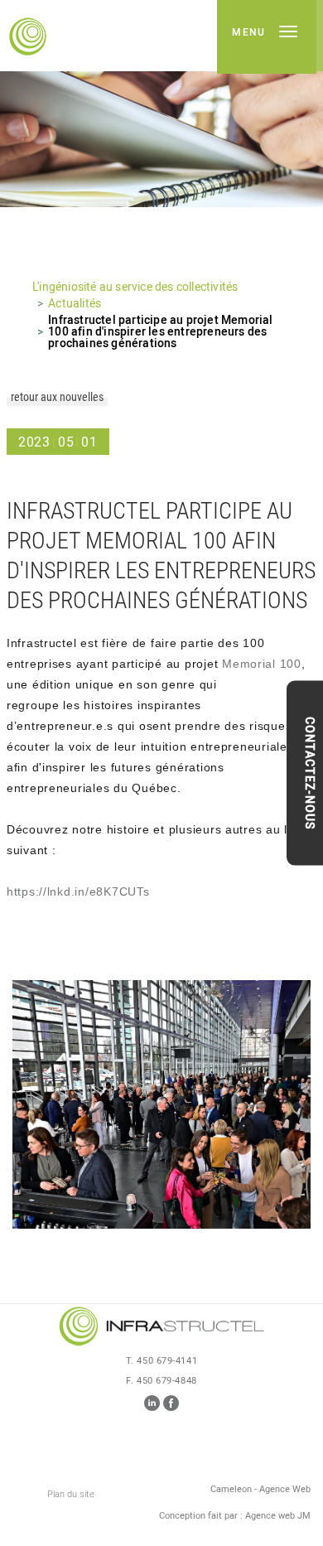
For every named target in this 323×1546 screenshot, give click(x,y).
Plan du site (70, 1494)
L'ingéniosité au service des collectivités (135, 287)
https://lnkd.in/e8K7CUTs (78, 891)
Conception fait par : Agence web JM (235, 1517)
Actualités (74, 304)
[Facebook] (171, 1406)
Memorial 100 (261, 663)
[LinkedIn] (152, 1406)
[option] (161, 103)
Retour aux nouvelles (57, 397)
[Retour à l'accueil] (161, 1327)
